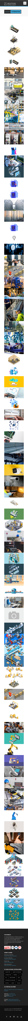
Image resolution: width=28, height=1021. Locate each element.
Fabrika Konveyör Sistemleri (10, 959)
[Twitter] (10, 1016)
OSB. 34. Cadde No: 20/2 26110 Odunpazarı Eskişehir (13, 990)
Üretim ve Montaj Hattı (8, 962)
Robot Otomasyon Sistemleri (10, 965)
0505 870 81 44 (10, 996)
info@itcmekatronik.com (13, 999)
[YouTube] (21, 1016)
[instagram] (14, 1016)
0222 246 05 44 (11, 993)
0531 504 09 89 (12, 995)
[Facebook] (6, 1016)
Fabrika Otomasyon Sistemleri (10, 955)
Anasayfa (8, 11)
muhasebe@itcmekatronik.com (13, 1000)
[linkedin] (17, 1016)
